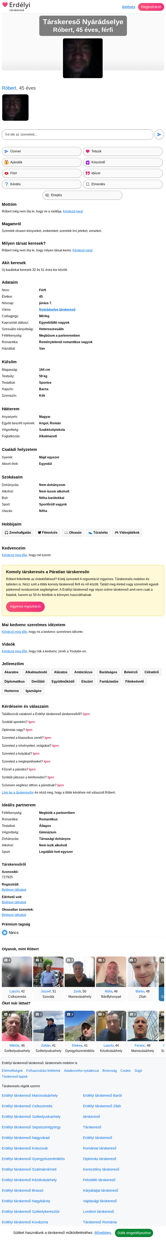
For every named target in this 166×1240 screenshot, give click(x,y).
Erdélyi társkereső (97, 1138)
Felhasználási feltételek (43, 1070)
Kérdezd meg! (73, 211)
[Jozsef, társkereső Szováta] (48, 972)
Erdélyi (19, 6)
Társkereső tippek (15, 1076)
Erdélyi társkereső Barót (102, 1095)
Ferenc (140, 1045)
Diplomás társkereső (99, 1159)
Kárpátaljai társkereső (100, 1190)
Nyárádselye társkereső (57, 309)
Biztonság (109, 1070)
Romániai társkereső (99, 1148)
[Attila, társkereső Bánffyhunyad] (111, 972)
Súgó (138, 1070)
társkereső (91, 1117)
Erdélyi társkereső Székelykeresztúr (31, 1212)
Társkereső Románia (100, 1222)
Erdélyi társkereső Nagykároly (26, 1201)
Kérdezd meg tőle (14, 555)
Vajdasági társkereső (100, 1201)
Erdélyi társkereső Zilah (102, 1106)
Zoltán (45, 1045)
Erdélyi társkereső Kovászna (25, 1222)
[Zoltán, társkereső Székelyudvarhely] (48, 1026)
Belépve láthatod (14, 889)
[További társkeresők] (157, 977)
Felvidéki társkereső (99, 1180)
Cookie (125, 1070)
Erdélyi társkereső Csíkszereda (27, 1106)
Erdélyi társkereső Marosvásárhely (30, 1095)
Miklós (14, 1045)
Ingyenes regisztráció (25, 606)
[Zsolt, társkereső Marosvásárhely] (80, 972)
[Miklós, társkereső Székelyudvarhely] (17, 1026)
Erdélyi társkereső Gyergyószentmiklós (33, 1159)
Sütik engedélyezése (134, 1233)
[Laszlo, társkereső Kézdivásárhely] (111, 1026)
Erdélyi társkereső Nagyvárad (26, 1138)
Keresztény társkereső (101, 1169)
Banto (140, 991)
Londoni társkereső (98, 1212)
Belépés (128, 7)
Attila (108, 991)
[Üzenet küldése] (159, 134)
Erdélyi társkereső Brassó (22, 1190)
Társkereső (92, 1127)
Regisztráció (151, 7)
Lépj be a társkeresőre (18, 792)
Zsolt (77, 991)
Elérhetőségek (12, 1070)
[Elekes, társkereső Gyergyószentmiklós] (80, 1026)
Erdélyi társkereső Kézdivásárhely (29, 1180)
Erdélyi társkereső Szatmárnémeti (29, 1169)
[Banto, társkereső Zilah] (142, 972)
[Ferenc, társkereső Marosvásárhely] (142, 1026)
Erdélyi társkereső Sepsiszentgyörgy (31, 1127)
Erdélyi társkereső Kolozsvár (25, 1148)
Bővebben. (103, 1233)
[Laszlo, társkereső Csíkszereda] (17, 972)
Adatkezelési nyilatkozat (81, 1070)
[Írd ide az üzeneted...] (77, 134)
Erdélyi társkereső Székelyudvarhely (31, 1117)
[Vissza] (9, 977)
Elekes (77, 1045)
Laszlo (14, 991)
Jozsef (46, 991)
